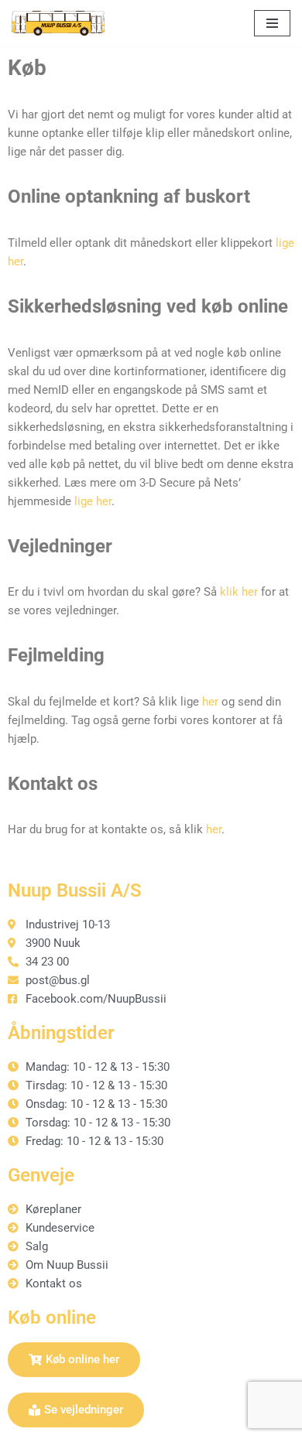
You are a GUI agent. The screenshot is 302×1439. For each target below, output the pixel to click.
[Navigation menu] (272, 23)
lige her (93, 501)
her (210, 702)
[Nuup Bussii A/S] (58, 23)
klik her (239, 592)
